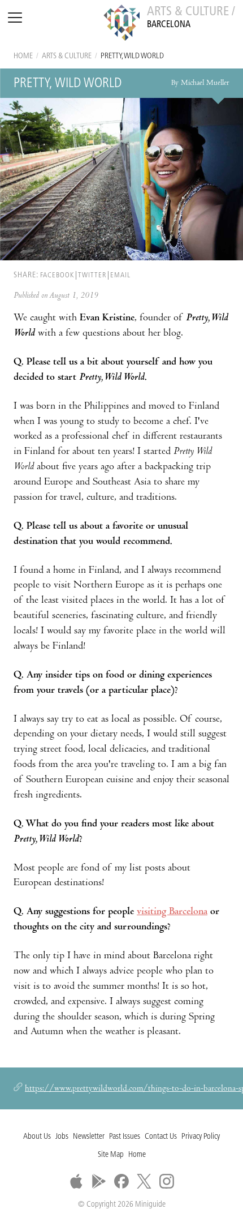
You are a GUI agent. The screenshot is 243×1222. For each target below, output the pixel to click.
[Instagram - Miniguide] (167, 1181)
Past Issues (124, 1137)
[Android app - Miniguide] (99, 1181)
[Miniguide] (121, 24)
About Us (37, 1137)
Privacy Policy (200, 1137)
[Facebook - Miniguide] (121, 1181)
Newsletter (89, 1137)
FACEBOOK (57, 275)
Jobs (61, 1137)
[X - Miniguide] (144, 1181)
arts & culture (67, 56)
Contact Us (161, 1137)
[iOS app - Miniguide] (76, 1181)
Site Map (111, 1155)
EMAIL (120, 275)
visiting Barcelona (172, 912)
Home (23, 56)
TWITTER (92, 275)
